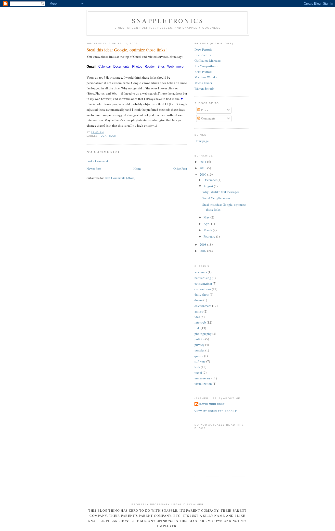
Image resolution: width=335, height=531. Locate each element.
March (208, 230)
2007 (203, 251)
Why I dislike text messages (220, 192)
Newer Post (94, 168)
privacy (199, 344)
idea (103, 135)
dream (198, 300)
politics (199, 339)
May (207, 217)
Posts (204, 110)
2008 (203, 244)
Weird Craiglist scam (216, 198)
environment (202, 305)
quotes (198, 356)
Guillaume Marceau (207, 60)
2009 (203, 174)
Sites (161, 66)
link (197, 328)
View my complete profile (215, 411)
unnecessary (202, 378)
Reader (150, 66)
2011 (203, 161)
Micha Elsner (203, 83)
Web (170, 66)
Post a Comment (97, 161)
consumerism (203, 283)
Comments (207, 118)
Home (137, 168)
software (200, 361)
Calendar (104, 66)
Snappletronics (168, 20)
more (179, 66)
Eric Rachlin (202, 55)
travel (198, 372)
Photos (137, 66)
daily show (201, 294)
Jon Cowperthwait (206, 66)
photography (203, 333)
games (198, 311)
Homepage (201, 141)
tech (112, 135)
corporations (202, 289)
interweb (200, 322)
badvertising (202, 278)
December (211, 180)
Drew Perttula (203, 49)
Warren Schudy (204, 88)
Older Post (180, 168)
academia (200, 272)
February (210, 236)
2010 (203, 168)
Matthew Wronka (205, 77)
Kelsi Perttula (203, 72)
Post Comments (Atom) (120, 178)
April (207, 223)
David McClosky (212, 404)
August (209, 186)
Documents (121, 66)
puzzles (199, 350)
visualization (203, 383)
